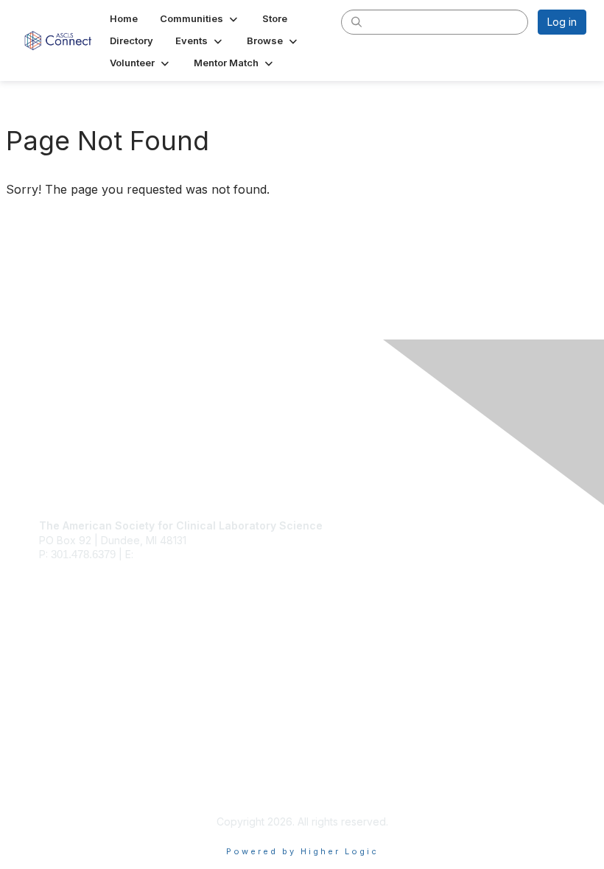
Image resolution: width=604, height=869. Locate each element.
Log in (562, 21)
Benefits (59, 658)
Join (49, 644)
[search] (356, 21)
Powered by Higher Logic (302, 851)
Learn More (67, 673)
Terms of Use (72, 784)
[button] (200, 18)
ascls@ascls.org (175, 554)
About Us (61, 770)
